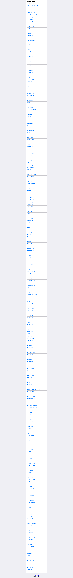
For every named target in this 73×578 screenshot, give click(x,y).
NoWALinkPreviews (31, 398)
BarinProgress (30, 30)
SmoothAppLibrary (30, 484)
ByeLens (28, 77)
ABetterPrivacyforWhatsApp (32, 5)
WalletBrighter (30, 553)
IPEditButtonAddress (31, 282)
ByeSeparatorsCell (30, 79)
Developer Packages (31, 1)
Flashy (28, 213)
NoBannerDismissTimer (31, 350)
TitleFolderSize (30, 534)
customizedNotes (30, 155)
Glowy (28, 225)
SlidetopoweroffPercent (31, 474)
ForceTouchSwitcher (31, 222)
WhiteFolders (29, 562)
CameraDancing (30, 86)
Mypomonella (29, 329)
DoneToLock (29, 185)
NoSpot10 (29, 382)
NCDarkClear (29, 343)
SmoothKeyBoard (30, 491)
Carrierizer (29, 88)
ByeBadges (29, 65)
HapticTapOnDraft (30, 243)
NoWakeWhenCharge (31, 396)
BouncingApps (30, 61)
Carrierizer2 (29, 91)
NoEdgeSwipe (30, 356)
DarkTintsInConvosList (31, 174)
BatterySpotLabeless (31, 40)
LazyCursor (29, 289)
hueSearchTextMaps (31, 264)
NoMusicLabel (30, 373)
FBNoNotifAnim (30, 211)
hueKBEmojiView (30, 257)
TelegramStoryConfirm (31, 523)
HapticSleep (29, 239)
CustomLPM (29, 160)
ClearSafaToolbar (30, 118)
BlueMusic (29, 51)
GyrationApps (29, 232)
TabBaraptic (29, 514)
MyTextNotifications (31, 338)
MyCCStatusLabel (30, 315)
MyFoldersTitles (30, 317)
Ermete (28, 192)
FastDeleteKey (30, 202)
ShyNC (28, 456)
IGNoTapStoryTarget (31, 273)
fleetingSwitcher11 (30, 218)
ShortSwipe (29, 451)
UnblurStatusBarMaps (31, 541)
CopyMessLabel (30, 141)
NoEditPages (29, 359)
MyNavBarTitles (30, 326)
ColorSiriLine (29, 132)
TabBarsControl (30, 516)
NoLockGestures (30, 366)
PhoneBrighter (30, 421)
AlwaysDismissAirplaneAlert (32, 14)
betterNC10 (29, 44)
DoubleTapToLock (30, 188)
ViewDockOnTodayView (31, 548)
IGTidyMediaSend (30, 278)
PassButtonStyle (30, 410)
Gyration (28, 229)
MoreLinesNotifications (31, 306)
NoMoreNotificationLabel (32, 370)
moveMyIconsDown (31, 308)
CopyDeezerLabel (30, 139)
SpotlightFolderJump (31, 502)
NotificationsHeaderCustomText (33, 389)
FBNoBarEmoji (30, 206)
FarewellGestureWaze (31, 199)
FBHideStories (30, 204)
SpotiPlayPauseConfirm (31, 500)
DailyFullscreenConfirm (31, 167)
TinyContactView (30, 532)
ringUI (28, 442)
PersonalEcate (30, 417)
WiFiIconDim (29, 565)
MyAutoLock (29, 313)
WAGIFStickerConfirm (31, 551)
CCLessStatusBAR (30, 95)
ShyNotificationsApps (31, 463)
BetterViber (29, 49)
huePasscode (29, 259)
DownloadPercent (30, 190)
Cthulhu (28, 151)
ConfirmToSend (30, 137)
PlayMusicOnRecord (31, 430)
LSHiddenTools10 (30, 299)
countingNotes (30, 146)
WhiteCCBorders (30, 560)
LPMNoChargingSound (31, 292)
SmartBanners (30, 477)
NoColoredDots (30, 354)
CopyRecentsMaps (30, 144)
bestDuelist (29, 42)
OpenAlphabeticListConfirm (32, 407)
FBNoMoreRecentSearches (32, 208)
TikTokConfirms (30, 525)
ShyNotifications (30, 461)
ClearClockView (30, 114)
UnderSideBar (30, 544)
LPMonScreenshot (30, 296)
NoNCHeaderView (30, 375)
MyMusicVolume (30, 324)
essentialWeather (30, 195)
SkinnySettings (30, 470)
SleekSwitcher (30, 472)
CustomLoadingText (31, 158)
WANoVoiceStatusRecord (32, 558)
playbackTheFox (30, 428)
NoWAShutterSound (31, 403)
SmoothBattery (30, 486)
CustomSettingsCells (31, 165)
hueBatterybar (30, 252)
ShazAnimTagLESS (31, 449)
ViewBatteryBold (30, 546)
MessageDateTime (30, 303)
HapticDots (29, 234)
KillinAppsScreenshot (31, 285)
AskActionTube (30, 24)
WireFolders (29, 569)
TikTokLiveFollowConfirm (32, 528)
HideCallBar (29, 245)
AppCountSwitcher (30, 21)
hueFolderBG (29, 255)
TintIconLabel (29, 530)
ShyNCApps (29, 458)
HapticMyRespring (30, 236)
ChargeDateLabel (30, 104)
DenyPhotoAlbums (30, 176)
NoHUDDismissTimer (31, 361)
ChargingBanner (30, 107)
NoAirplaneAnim (30, 347)
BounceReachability (31, 58)
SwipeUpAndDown (30, 511)
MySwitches (29, 336)
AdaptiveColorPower (31, 12)
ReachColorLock (30, 437)
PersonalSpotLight (30, 419)
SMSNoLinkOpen (30, 495)
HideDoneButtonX (30, 248)
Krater (28, 287)
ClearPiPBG (29, 116)
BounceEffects (30, 56)
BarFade (28, 28)
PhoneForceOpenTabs (31, 424)
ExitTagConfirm (30, 197)
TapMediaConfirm (30, 521)
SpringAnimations (30, 507)
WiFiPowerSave (30, 567)
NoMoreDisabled (30, 368)
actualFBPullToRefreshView (32, 7)
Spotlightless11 (30, 504)
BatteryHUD (29, 37)
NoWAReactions (30, 400)
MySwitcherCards (30, 333)
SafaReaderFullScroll (31, 444)
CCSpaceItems (30, 100)
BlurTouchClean (30, 54)
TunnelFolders (30, 539)
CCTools (28, 102)
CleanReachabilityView (31, 109)
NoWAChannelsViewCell (31, 393)
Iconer (28, 266)
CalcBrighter (29, 84)
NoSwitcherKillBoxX (31, 387)
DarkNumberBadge (31, 171)
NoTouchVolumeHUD (31, 391)
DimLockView (29, 178)
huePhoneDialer (30, 262)
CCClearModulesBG (31, 93)
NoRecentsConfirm (30, 377)
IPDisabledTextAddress (31, 280)
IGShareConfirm (30, 276)
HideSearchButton (30, 250)
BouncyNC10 (29, 63)
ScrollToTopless (30, 447)
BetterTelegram (30, 47)
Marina (28, 301)
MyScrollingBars (30, 331)
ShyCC (28, 454)
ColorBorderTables (30, 130)
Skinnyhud (29, 467)
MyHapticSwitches (30, 319)
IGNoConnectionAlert (31, 271)
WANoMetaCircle (30, 555)
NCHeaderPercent (30, 345)
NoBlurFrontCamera (31, 352)
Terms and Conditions (36, 575)
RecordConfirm (30, 440)
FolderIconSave (30, 220)
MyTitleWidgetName (31, 340)
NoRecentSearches (31, 380)
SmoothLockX (29, 493)
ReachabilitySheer (30, 435)
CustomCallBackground (31, 153)
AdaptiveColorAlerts (31, 10)
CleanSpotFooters (30, 111)
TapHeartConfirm (30, 518)
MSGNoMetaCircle (30, 310)
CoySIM (28, 148)
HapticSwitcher (30, 241)
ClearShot (29, 121)
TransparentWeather (31, 537)
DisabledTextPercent (31, 181)
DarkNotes (29, 169)
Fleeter (28, 215)
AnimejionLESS (30, 19)
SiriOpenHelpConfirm (31, 465)
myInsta (28, 322)
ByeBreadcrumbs (30, 67)
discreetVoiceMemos (31, 183)
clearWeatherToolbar (31, 123)
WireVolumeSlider (30, 571)
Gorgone (28, 227)
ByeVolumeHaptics (30, 81)
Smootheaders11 (30, 488)
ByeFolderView (30, 72)
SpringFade (29, 509)
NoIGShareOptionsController (32, 363)
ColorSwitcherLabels (31, 134)
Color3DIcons (29, 128)
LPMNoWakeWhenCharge (32, 294)
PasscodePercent (30, 412)
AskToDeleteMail (30, 26)
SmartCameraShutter (31, 479)
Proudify (28, 433)
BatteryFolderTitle (30, 35)
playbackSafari (30, 426)
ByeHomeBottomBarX (31, 74)
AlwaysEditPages (30, 17)
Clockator (29, 125)
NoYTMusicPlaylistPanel (32, 405)
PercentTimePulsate (31, 414)
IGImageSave (29, 269)
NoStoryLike (29, 384)
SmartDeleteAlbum (31, 481)
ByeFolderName (30, 70)
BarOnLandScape (30, 33)
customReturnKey (30, 162)
